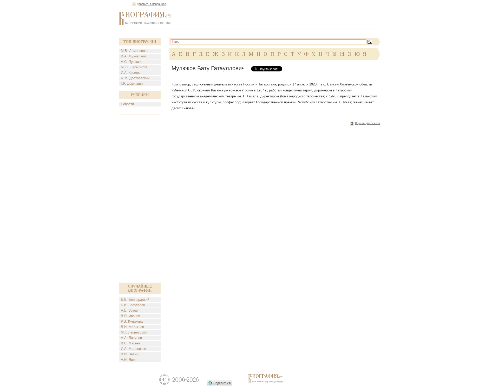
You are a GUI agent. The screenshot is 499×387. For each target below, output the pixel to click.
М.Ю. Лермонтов (134, 67)
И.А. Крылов (131, 73)
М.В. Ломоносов (134, 51)
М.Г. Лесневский (134, 332)
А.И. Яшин (129, 360)
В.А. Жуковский (133, 56)
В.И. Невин (129, 354)
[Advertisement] (285, 14)
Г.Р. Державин (132, 83)
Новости (127, 104)
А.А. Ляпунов (131, 338)
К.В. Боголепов (133, 305)
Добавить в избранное (151, 3)
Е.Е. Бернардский (135, 300)
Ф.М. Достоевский (135, 78)
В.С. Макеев (130, 343)
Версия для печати (367, 123)
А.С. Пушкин (131, 62)
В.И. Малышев (132, 327)
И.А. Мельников (133, 349)
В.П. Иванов (130, 316)
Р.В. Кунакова (132, 321)
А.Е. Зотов (129, 310)
